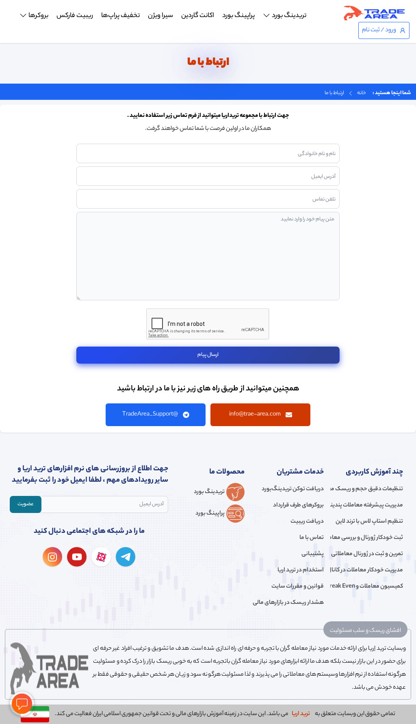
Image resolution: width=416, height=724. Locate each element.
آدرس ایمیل (323, 177)
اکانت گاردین (197, 16)
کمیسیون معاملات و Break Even (366, 587)
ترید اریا (301, 714)
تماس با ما (311, 538)
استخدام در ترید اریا (300, 570)
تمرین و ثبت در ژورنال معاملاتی (367, 554)
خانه (361, 93)
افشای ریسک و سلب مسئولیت (365, 631)
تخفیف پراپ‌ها (120, 16)
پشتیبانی (312, 554)
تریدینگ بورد (289, 16)
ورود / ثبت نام (379, 30)
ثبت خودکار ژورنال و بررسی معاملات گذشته (366, 538)
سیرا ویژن (160, 16)
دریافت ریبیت (307, 522)
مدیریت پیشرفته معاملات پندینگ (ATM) (366, 506)
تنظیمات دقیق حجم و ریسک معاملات (366, 489)
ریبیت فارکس (74, 16)
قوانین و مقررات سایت (297, 587)
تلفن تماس (324, 200)
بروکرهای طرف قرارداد (298, 506)
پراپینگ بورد (238, 16)
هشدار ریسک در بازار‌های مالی (288, 603)
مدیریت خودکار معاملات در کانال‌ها (366, 570)
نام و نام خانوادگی (317, 154)
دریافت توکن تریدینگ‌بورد (293, 489)
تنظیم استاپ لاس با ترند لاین (369, 522)
